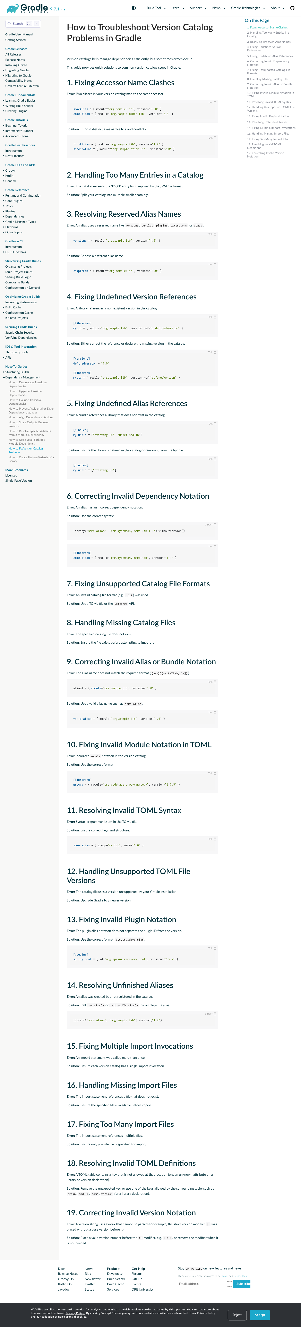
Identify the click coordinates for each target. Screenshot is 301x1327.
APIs (8, 357)
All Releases (13, 54)
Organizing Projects (18, 266)
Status (89, 1289)
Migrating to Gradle (18, 75)
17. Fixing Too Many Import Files (267, 139)
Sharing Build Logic (18, 277)
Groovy (10, 170)
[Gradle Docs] (27, 8)
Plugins (10, 211)
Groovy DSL (66, 1279)
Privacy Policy (75, 1313)
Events (136, 1284)
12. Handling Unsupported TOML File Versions (270, 109)
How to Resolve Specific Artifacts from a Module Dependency (30, 433)
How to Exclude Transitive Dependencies (25, 402)
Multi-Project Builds (19, 272)
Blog (88, 1273)
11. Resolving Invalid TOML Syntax (269, 102)
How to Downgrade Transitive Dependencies (27, 384)
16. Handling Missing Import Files (268, 133)
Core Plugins (14, 201)
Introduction (13, 150)
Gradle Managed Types (20, 221)
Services (113, 1289)
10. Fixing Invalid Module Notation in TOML (270, 95)
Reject (237, 1315)
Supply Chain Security (19, 332)
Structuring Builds (17, 372)
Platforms (11, 227)
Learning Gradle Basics (20, 100)
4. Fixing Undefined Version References (264, 49)
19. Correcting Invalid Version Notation (265, 155)
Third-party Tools (16, 352)
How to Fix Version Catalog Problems (26, 450)
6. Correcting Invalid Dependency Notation (268, 63)
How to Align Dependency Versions (31, 417)
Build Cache (13, 307)
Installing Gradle (16, 65)
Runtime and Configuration (23, 195)
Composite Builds (17, 282)
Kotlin (9, 175)
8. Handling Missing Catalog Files (267, 79)
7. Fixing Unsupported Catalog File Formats (268, 72)
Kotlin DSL (65, 1284)
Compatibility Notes (18, 80)
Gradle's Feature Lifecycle (22, 86)
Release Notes (15, 59)
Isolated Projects (16, 317)
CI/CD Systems (15, 252)
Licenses (11, 475)
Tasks (9, 206)
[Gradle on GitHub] (289, 8)
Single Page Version (18, 480)
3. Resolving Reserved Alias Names (269, 42)
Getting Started (15, 40)
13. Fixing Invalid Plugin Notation (268, 116)
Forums (137, 1273)
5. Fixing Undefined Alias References (270, 56)
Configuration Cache (19, 312)
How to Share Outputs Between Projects (29, 424)
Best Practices (14, 155)
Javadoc (64, 1289)
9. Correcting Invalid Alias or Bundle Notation (269, 86)
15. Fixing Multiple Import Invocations (271, 128)
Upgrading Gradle (17, 70)
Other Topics (14, 232)
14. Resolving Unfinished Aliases (267, 122)
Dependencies (14, 216)
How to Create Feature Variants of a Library (31, 459)
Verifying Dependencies (21, 337)
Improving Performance (21, 302)
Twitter (90, 1284)
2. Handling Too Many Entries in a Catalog (268, 34)
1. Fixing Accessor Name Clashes (267, 27)
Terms (225, 1276)
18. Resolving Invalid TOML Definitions (264, 146)
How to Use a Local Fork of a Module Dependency (27, 441)
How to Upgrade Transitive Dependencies (25, 393)
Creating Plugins (16, 111)
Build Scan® (116, 1279)
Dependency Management (22, 377)
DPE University (143, 1289)
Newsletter (93, 1279)
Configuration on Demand (22, 287)
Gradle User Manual (19, 34)
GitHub (137, 1279)
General (10, 181)
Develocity (114, 1273)
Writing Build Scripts (19, 106)
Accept (260, 1315)
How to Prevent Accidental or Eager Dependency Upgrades (31, 410)
